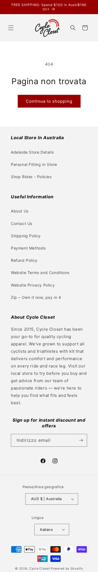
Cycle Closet (39, 568)
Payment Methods (28, 248)
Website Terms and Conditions (40, 272)
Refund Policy (24, 260)
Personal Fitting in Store (34, 164)
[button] (11, 28)
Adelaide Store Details (32, 152)
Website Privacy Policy (33, 285)
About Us (20, 211)
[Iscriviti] (81, 440)
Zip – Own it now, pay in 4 (36, 297)
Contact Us (21, 223)
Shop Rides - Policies (31, 176)
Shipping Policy (26, 235)
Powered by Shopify (67, 568)
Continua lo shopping (49, 101)
